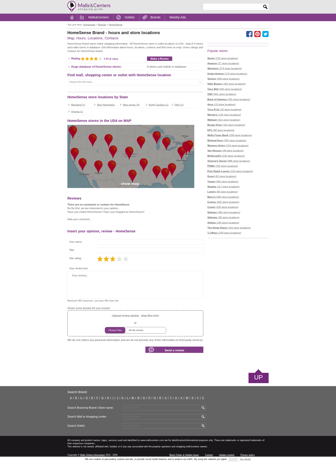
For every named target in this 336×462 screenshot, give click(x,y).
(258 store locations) (229, 135)
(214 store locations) (230, 171)
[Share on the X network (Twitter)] (265, 34)
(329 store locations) (223, 207)
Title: (71, 249)
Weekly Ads (177, 17)
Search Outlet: (76, 425)
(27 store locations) (223, 63)
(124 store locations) (227, 145)
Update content (226, 455)
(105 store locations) (222, 166)
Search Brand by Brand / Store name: (90, 407)
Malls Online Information (92, 455)
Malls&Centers (98, 17)
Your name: (75, 241)
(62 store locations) (221, 176)
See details (245, 459)
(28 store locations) (225, 150)
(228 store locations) (224, 232)
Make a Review (159, 58)
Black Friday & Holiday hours (184, 455)
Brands (155, 17)
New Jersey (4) (131, 104)
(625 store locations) (223, 202)
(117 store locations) (223, 186)
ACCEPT (233, 459)
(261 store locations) (228, 99)
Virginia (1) (77, 111)
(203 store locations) (224, 89)
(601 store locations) (221, 94)
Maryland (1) (78, 104)
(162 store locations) (223, 119)
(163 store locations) (223, 222)
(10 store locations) (221, 104)
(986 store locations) (228, 160)
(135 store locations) (224, 114)
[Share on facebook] (249, 34)
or (135, 319)
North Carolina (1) (159, 104)
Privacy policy (247, 455)
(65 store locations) (222, 191)
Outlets (130, 17)
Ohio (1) (179, 104)
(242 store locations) (226, 155)
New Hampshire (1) (107, 104)
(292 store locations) (226, 140)
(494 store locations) (223, 78)
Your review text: (78, 268)
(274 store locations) (224, 68)
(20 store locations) (224, 109)
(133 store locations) (222, 58)
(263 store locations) (226, 83)
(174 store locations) (227, 73)
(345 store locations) (222, 181)
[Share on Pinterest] (257, 34)
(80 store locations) (220, 130)
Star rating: (75, 258)
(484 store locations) (223, 212)
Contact (209, 455)
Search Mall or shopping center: (87, 416)
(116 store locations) (229, 227)
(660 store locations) (223, 197)
